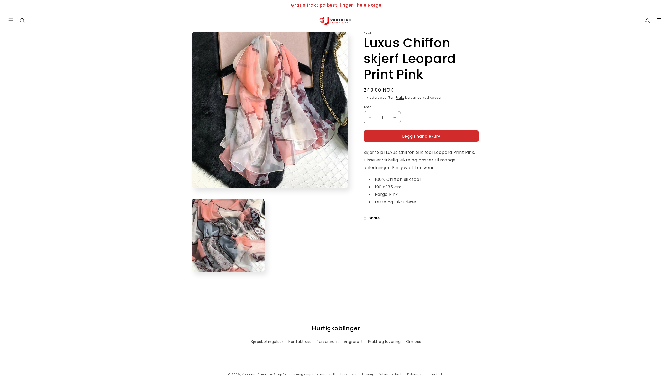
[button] (11, 21)
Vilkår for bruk (390, 374)
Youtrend (249, 374)
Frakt (400, 97)
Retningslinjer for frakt (425, 374)
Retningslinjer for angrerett (313, 374)
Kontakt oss (300, 341)
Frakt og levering (384, 341)
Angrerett (353, 341)
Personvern (328, 341)
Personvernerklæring (357, 374)
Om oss (413, 341)
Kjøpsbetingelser (267, 341)
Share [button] (374, 218)
